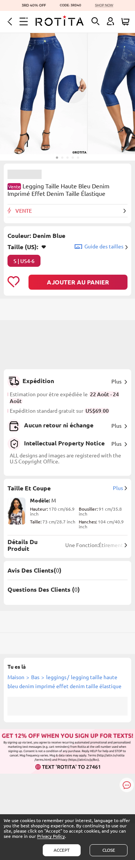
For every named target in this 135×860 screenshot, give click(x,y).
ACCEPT (62, 850)
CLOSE (108, 850)
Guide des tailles (103, 247)
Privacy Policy (51, 836)
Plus (116, 382)
